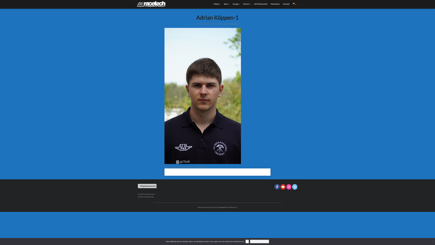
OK (247, 241)
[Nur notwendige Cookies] (432, 241)
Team (226, 4)
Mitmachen (275, 4)
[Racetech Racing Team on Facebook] (277, 186)
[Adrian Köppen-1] (202, 97)
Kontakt (286, 4)
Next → (223, 26)
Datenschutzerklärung (145, 197)
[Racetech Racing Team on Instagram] (288, 187)
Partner (246, 4)
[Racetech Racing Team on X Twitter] (294, 187)
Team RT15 (233, 24)
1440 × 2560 (222, 24)
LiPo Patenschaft (260, 4)
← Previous (213, 26)
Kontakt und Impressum (146, 194)
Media (216, 4)
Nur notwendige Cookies (259, 241)
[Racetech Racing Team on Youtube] (283, 187)
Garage (236, 4)
